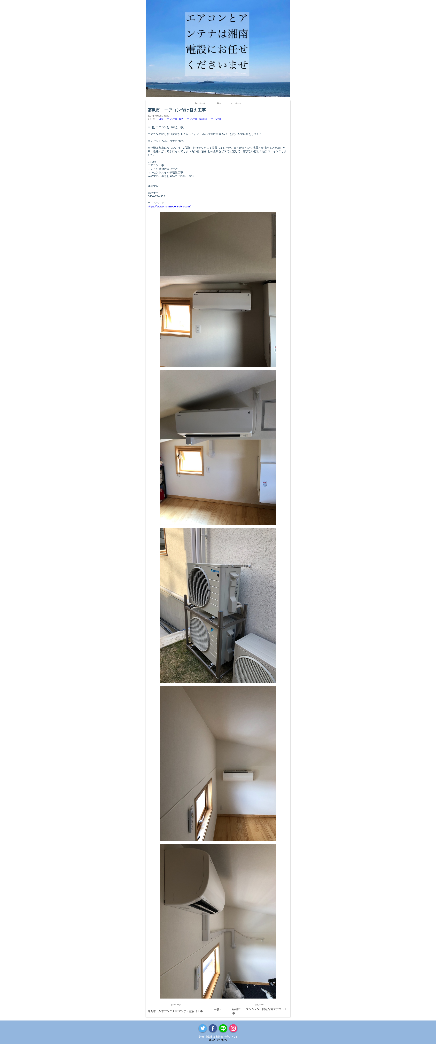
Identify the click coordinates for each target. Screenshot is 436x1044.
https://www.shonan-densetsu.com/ (169, 206)
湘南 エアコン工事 (168, 119)
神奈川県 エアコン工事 (210, 119)
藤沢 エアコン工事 (188, 119)
